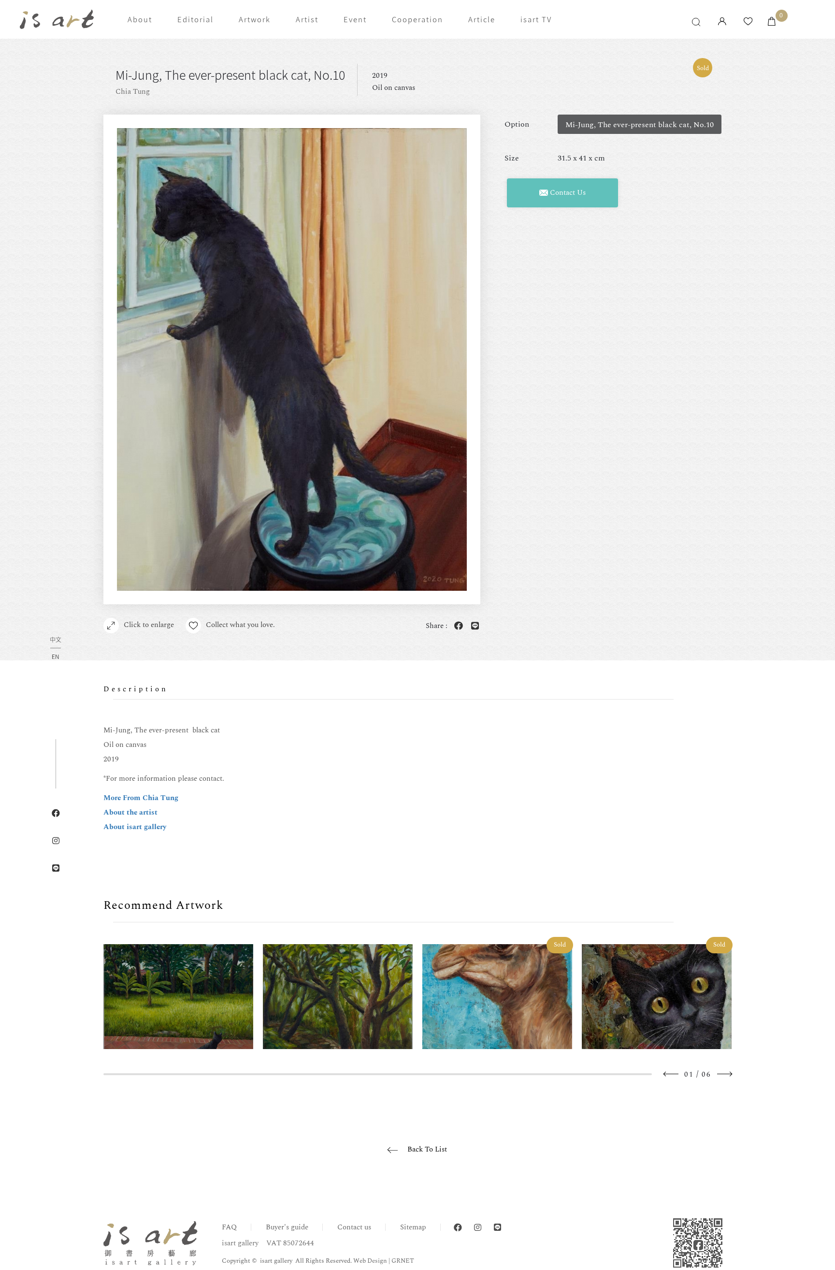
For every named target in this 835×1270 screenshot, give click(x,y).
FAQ (229, 1227)
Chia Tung (132, 91)
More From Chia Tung (140, 797)
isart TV (536, 19)
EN (55, 656)
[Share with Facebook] (456, 626)
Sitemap (413, 1227)
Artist (307, 19)
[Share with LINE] (473, 626)
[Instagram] (478, 1228)
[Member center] (722, 22)
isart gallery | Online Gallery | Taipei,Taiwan (57, 19)
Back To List (427, 1149)
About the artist (130, 812)
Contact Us (567, 192)
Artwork (255, 19)
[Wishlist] (748, 22)
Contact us (354, 1227)
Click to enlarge (149, 624)
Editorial (195, 19)
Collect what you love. (240, 624)
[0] (772, 22)
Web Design (370, 1261)
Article (481, 19)
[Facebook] (458, 1228)
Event (355, 19)
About (140, 19)
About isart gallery (134, 826)
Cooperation (417, 19)
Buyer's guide (287, 1227)
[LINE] (497, 1228)
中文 (55, 640)
